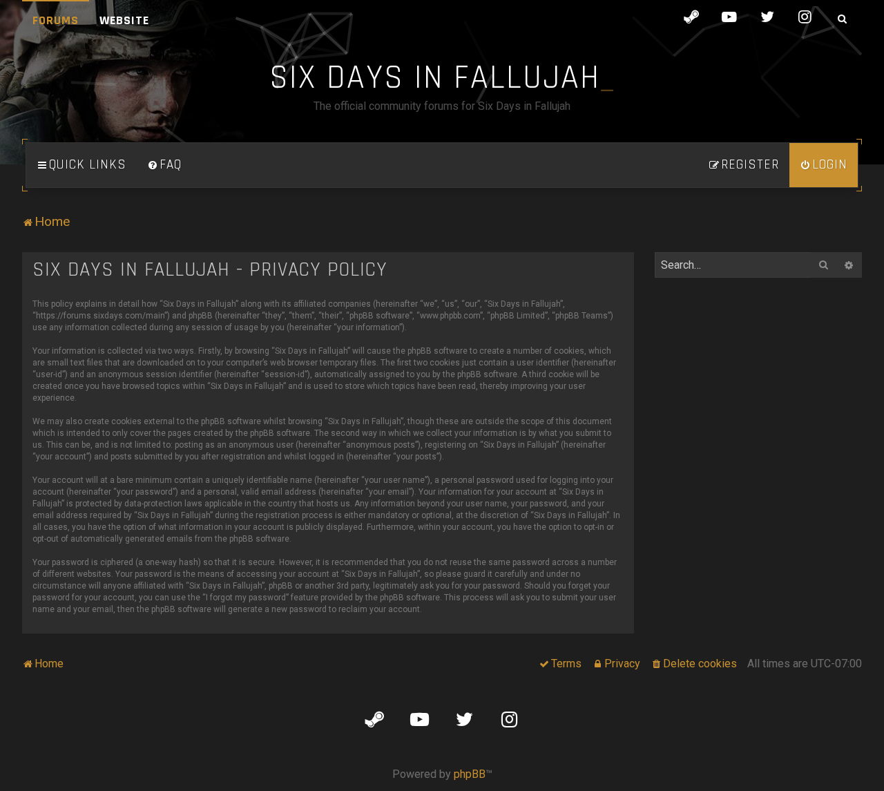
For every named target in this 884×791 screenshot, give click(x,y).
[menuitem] (164, 165)
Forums (55, 20)
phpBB (470, 774)
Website (124, 20)
